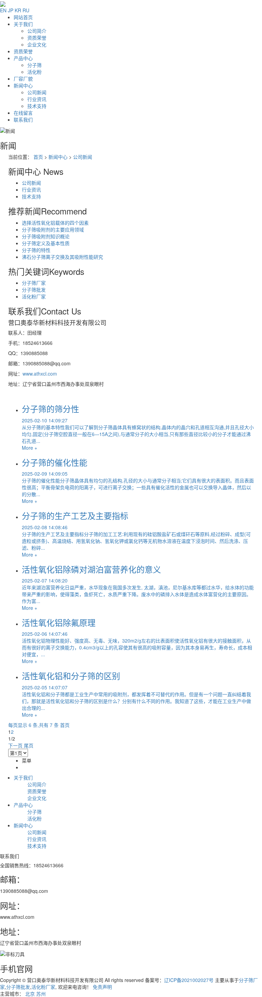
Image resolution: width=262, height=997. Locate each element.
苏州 (41, 993)
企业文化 (36, 44)
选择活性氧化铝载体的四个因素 (55, 222)
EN (3, 10)
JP (10, 10)
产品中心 (23, 58)
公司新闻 (36, 92)
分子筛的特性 (36, 250)
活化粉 (34, 71)
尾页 (28, 745)
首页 (38, 156)
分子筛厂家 (34, 282)
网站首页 (23, 17)
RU (26, 10)
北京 (30, 993)
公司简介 (36, 30)
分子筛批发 (34, 289)
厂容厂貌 (23, 78)
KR (18, 10)
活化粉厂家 (34, 296)
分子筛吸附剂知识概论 (46, 236)
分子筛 (34, 64)
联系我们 (23, 119)
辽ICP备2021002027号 (189, 980)
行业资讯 (36, 99)
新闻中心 (23, 85)
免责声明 (102, 986)
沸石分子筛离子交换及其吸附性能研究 (62, 256)
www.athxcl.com (40, 373)
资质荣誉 (36, 37)
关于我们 (23, 23)
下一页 (15, 745)
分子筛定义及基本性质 (46, 243)
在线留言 (23, 112)
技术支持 (36, 105)
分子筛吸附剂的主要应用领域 (53, 229)
